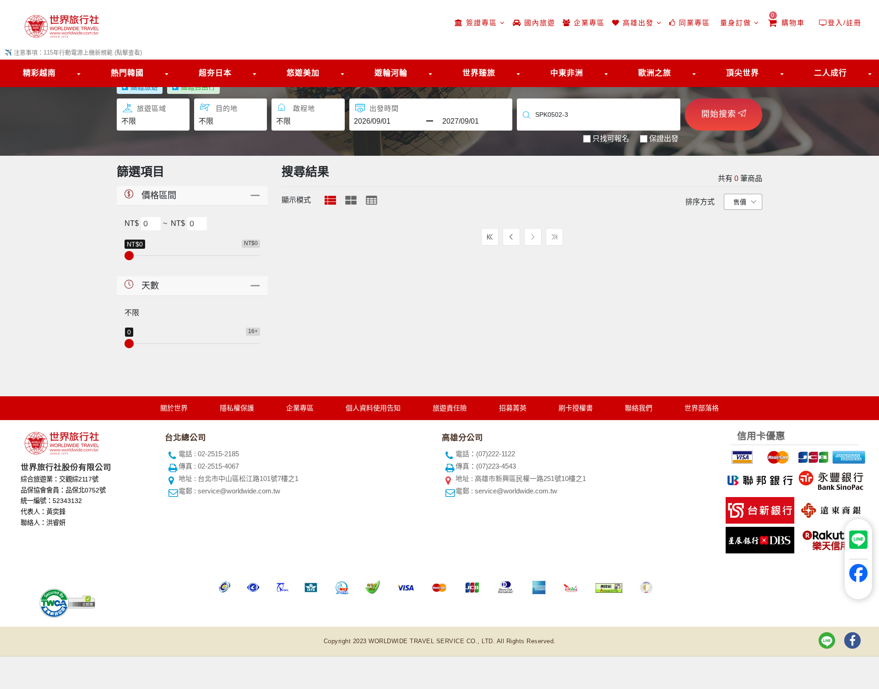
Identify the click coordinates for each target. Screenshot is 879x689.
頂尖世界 (742, 73)
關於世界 (174, 408)
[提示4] (848, 456)
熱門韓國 (127, 73)
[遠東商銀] (829, 509)
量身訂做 (735, 23)
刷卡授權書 (576, 408)
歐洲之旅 (654, 73)
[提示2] (777, 456)
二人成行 (830, 73)
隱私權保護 (237, 408)
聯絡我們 (638, 408)
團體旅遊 (144, 87)
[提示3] (812, 456)
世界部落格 (701, 408)
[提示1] (741, 456)
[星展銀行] (758, 538)
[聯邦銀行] (758, 478)
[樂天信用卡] (829, 538)
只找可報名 (610, 138)
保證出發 (663, 138)
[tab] (330, 200)
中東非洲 (566, 73)
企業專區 (588, 23)
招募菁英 (512, 408)
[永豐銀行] (829, 478)
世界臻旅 (478, 73)
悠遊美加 (303, 73)
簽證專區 (481, 23)
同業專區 (693, 23)
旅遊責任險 (450, 408)
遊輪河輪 (390, 73)
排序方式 (700, 202)
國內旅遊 (538, 23)
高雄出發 (638, 23)
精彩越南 (39, 73)
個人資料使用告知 (373, 408)
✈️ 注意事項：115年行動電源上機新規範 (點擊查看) (73, 52)
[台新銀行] (758, 509)
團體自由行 (198, 87)
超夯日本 (215, 73)
